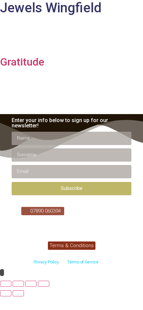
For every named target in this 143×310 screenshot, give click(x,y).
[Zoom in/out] (5, 284)
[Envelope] (116, 210)
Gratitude (22, 62)
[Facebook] (91, 210)
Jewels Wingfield (50, 8)
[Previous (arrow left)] (5, 293)
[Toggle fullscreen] (18, 284)
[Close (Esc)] (43, 284)
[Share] (31, 284)
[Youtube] (104, 210)
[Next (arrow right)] (18, 293)
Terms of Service (82, 262)
